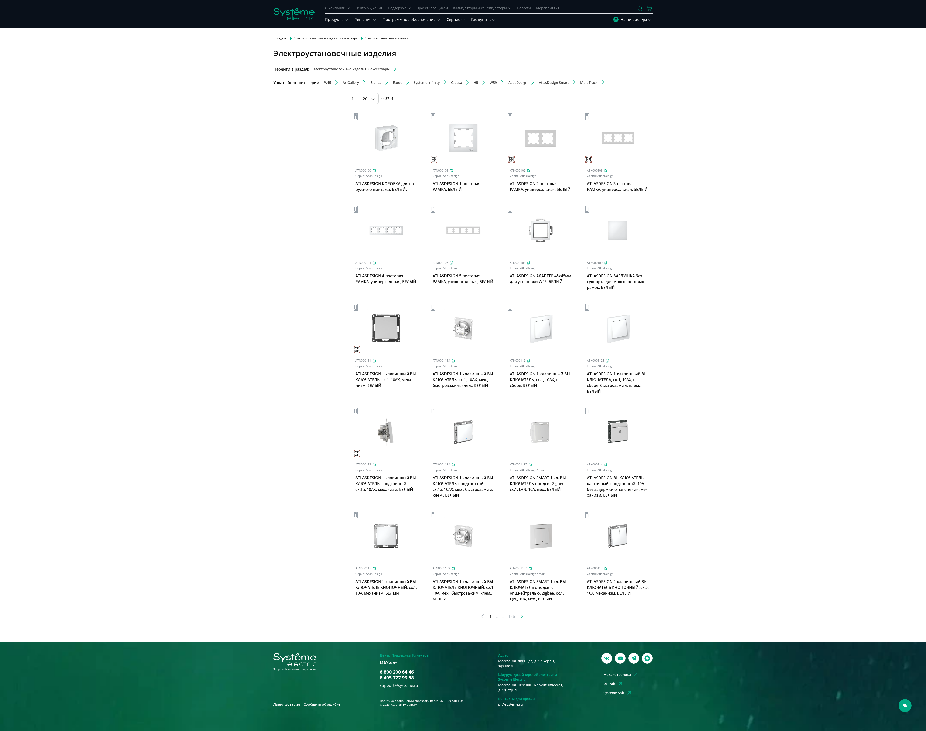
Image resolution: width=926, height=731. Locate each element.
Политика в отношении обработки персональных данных (421, 701)
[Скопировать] (374, 170)
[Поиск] (640, 9)
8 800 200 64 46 (397, 672)
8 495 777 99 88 (397, 678)
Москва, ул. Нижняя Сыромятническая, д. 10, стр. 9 (530, 687)
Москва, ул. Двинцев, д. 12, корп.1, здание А (526, 663)
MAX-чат (388, 663)
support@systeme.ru (399, 685)
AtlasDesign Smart (532, 470)
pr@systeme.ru (510, 704)
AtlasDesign (374, 176)
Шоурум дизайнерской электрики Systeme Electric (527, 677)
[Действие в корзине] (650, 9)
